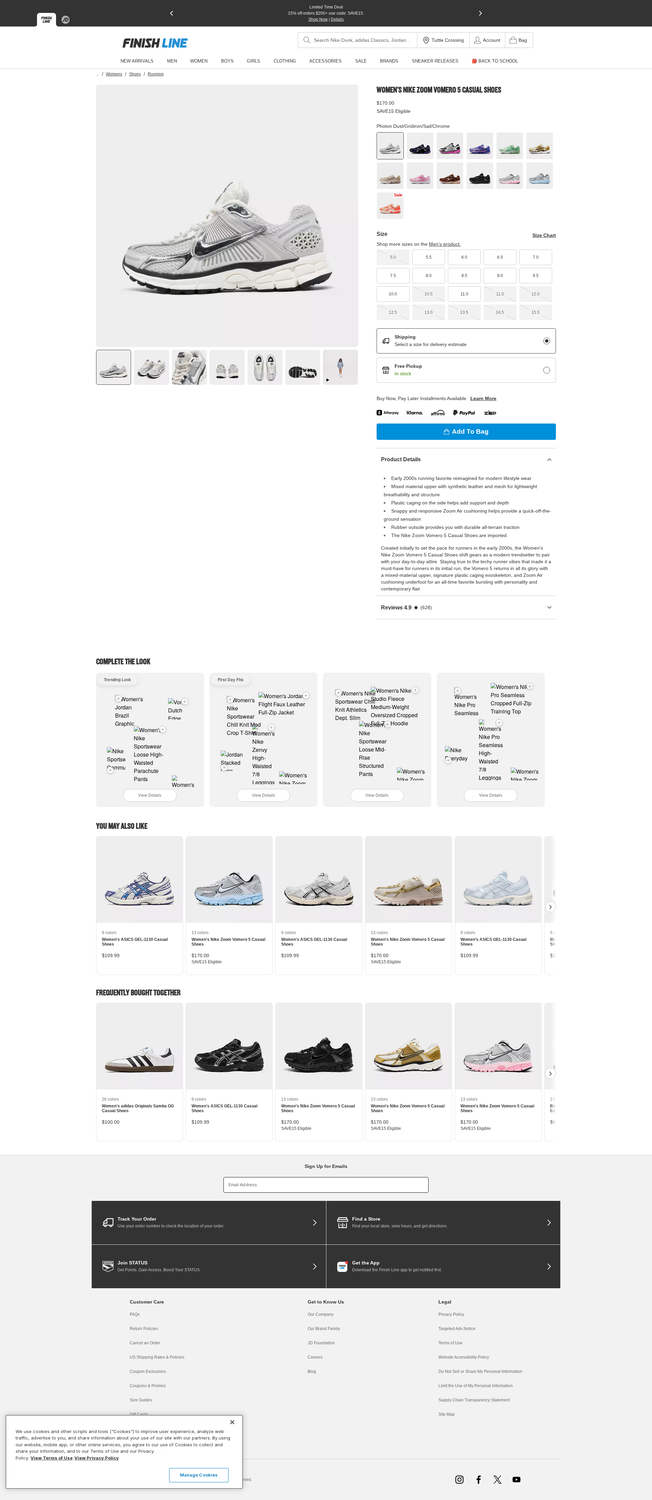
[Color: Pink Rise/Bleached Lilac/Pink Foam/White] (420, 175)
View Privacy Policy (96, 1458)
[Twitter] (497, 1480)
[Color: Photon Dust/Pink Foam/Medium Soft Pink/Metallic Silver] (509, 175)
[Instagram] (459, 1480)
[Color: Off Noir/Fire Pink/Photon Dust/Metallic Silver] (450, 145)
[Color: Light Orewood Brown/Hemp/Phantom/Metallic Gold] (390, 175)
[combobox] (357, 40)
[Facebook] (478, 1480)
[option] (227, 216)
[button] (163, 729)
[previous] (171, 13)
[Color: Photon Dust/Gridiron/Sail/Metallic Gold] (539, 145)
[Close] (232, 1422)
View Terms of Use (52, 1458)
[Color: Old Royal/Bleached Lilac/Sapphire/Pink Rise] (479, 145)
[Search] (307, 40)
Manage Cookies (199, 1475)
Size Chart (544, 235)
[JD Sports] (65, 20)
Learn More (483, 398)
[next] (480, 13)
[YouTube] (516, 1480)
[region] (124, 1452)
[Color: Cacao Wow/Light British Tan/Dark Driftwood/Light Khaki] (450, 175)
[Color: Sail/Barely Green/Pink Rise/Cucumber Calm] (509, 145)
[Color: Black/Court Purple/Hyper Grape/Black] (420, 145)
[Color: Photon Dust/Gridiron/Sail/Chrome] (390, 145)
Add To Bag (470, 431)
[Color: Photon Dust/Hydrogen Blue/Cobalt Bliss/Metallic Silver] (539, 175)
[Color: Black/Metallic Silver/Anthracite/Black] (479, 175)
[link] (155, 43)
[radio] (546, 341)
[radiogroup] (466, 355)
